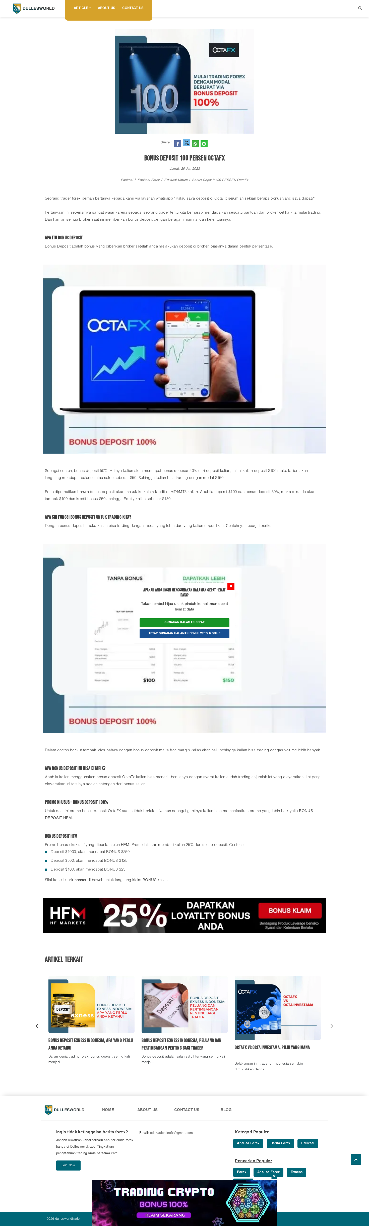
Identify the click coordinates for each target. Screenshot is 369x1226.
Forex (241, 1172)
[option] (91, 1022)
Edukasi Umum (176, 180)
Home (108, 1110)
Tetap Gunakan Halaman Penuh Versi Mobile (184, 633)
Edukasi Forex (149, 180)
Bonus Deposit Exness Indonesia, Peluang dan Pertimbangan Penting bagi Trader (182, 1044)
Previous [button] (37, 1026)
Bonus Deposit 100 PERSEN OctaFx (220, 180)
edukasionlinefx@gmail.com (171, 1133)
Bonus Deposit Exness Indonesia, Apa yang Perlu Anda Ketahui (90, 1044)
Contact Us (133, 8)
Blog (226, 1110)
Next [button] (332, 1026)
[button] (360, 9)
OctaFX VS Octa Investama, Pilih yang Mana (272, 1048)
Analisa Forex (248, 1143)
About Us (106, 8)
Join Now (68, 1165)
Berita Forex (280, 1143)
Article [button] (81, 8)
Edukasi (127, 180)
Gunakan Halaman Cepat (184, 622)
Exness (296, 1172)
